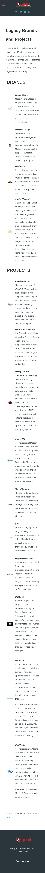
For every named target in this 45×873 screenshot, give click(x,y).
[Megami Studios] (22, 4)
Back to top (21, 861)
